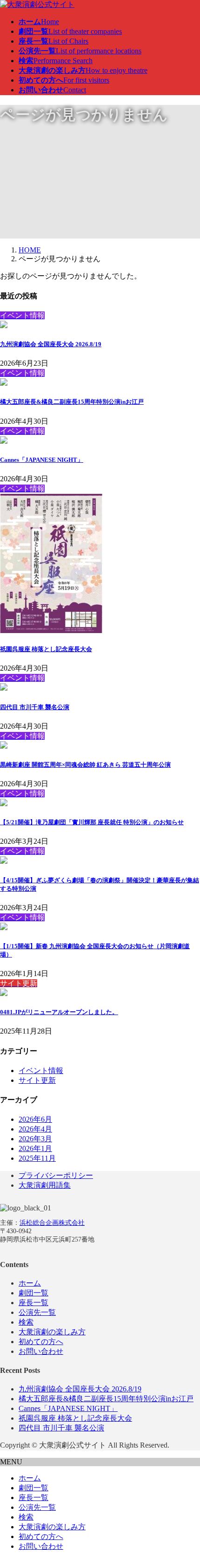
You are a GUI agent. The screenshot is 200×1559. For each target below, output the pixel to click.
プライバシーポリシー (56, 1175)
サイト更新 (37, 1080)
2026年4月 (35, 1129)
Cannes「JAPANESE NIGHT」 (41, 459)
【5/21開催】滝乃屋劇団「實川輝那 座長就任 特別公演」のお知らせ (92, 822)
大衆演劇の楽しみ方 (52, 1332)
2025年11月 (37, 1158)
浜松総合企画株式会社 (52, 1222)
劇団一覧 (33, 1293)
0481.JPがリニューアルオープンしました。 (59, 1012)
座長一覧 (33, 1303)
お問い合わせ (41, 1351)
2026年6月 (35, 1119)
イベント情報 (41, 1070)
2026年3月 (35, 1139)
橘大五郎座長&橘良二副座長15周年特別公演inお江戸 (72, 401)
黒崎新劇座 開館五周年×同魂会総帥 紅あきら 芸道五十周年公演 (85, 764)
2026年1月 (35, 1148)
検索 (26, 1322)
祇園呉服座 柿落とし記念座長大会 (46, 649)
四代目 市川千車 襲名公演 (34, 707)
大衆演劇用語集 (45, 1185)
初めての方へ (41, 1342)
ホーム (30, 1283)
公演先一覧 (37, 1312)
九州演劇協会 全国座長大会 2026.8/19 (50, 344)
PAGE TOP (186, 1502)
